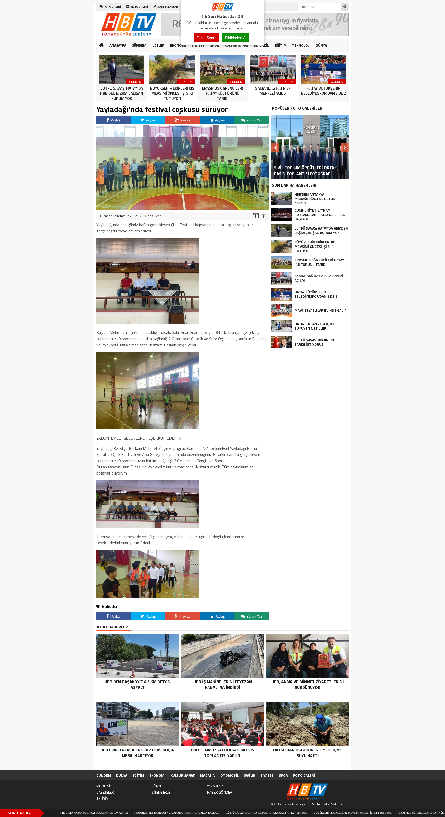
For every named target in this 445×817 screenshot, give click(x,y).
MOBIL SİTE (105, 786)
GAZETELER (105, 792)
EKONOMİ (178, 45)
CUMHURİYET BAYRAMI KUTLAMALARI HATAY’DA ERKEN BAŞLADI (137, 812)
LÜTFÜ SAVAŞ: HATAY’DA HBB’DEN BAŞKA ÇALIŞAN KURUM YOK (226, 812)
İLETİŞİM (102, 798)
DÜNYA (321, 45)
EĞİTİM (281, 45)
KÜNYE (157, 786)
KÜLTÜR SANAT (237, 45)
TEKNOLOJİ (301, 45)
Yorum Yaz (254, 120)
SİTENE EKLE (161, 792)
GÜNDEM (139, 45)
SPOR (214, 45)
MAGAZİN (261, 45)
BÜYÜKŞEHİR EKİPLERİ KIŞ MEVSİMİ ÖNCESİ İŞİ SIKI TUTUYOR (313, 812)
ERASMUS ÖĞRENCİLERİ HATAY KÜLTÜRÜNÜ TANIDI (391, 812)
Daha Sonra (206, 37)
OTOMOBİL (229, 775)
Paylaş (115, 120)
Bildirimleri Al (235, 37)
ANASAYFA (117, 45)
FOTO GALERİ (304, 775)
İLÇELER (158, 45)
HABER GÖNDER (219, 792)
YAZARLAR (215, 786)
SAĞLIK (249, 775)
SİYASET (198, 45)
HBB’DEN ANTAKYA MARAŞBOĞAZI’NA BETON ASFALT (55, 812)
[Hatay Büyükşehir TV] (222, 10)
